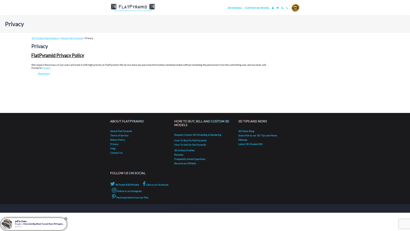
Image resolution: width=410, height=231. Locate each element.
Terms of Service (119, 135)
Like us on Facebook (157, 184)
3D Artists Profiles (184, 150)
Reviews (178, 154)
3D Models (235, 7)
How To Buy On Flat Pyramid (190, 140)
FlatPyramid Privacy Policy (57, 55)
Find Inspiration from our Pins (132, 197)
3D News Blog (246, 131)
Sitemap (242, 139)
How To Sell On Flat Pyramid (190, 144)
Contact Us (116, 152)
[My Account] (273, 7)
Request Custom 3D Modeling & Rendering (197, 134)
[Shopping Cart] (277, 7)
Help (113, 148)
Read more (44, 73)
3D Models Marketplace (45, 38)
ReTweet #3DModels (127, 184)
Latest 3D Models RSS (250, 143)
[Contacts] (287, 7)
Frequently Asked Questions (189, 158)
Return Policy (117, 139)
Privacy (46, 67)
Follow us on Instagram (129, 191)
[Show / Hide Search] (282, 7)
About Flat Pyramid (72, 38)
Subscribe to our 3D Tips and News (257, 135)
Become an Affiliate (185, 163)
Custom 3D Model (257, 7)
